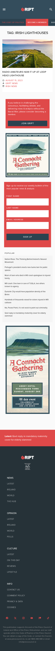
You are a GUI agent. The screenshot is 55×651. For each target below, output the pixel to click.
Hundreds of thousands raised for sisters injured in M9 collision (27, 301)
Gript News (12, 83)
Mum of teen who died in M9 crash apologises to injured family (27, 277)
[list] (27, 490)
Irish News (11, 86)
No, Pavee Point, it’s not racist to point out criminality (26, 308)
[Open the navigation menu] (4, 9)
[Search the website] (50, 9)
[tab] (13, 22)
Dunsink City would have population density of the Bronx (25, 293)
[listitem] (27, 484)
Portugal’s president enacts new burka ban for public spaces (26, 268)
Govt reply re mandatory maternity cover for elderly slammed (25, 314)
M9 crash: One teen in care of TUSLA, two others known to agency (25, 285)
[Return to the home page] (27, 457)
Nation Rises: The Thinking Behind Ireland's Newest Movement (26, 260)
